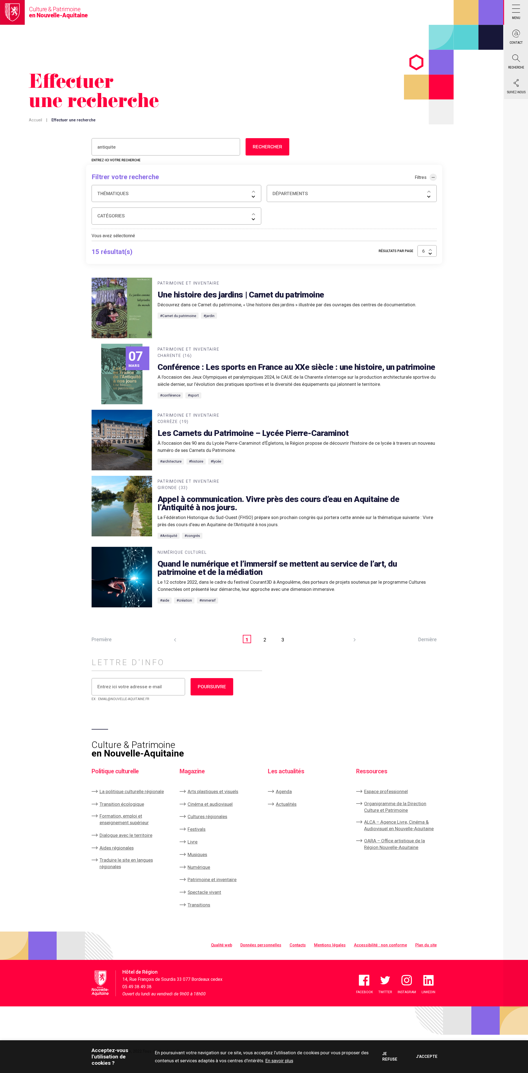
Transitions (199, 905)
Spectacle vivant (204, 892)
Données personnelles (260, 945)
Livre (192, 842)
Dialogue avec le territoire (126, 835)
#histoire (196, 461)
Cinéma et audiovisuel (210, 804)
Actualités (286, 804)
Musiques (197, 854)
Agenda (284, 791)
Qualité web (221, 945)
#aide (164, 600)
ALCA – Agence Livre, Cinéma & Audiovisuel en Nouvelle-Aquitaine (399, 825)
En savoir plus (279, 1060)
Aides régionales (117, 848)
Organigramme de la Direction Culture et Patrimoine (395, 807)
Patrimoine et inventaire (212, 879)
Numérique (199, 867)
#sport (193, 395)
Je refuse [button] (389, 1056)
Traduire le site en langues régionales (126, 863)
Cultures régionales (207, 816)
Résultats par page (396, 251)
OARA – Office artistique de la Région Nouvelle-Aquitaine (394, 844)
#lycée (216, 461)
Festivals (196, 829)
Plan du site (426, 945)
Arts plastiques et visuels (213, 791)
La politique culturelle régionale (132, 791)
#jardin (209, 316)
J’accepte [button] (426, 1056)
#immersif (207, 600)
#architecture (171, 461)
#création (184, 600)
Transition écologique (122, 804)
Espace (386, 791)
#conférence (170, 395)
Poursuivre (212, 686)
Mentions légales (330, 945)
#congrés (192, 536)
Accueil (35, 120)
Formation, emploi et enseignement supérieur (124, 819)
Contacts (298, 945)
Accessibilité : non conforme (380, 945)
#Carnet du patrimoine (178, 316)
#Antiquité (168, 536)
